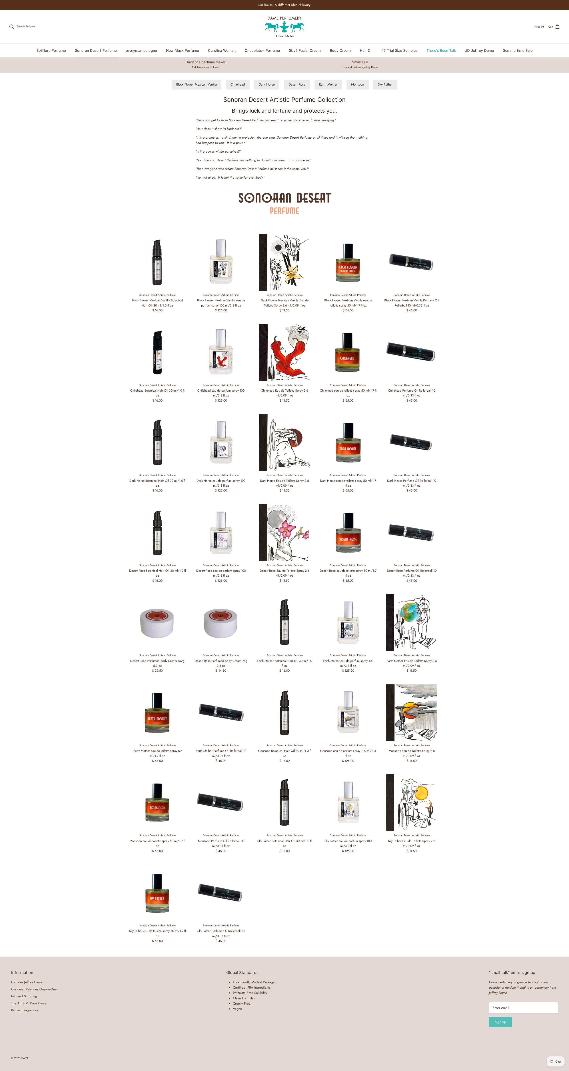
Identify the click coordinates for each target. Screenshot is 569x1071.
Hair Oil (366, 50)
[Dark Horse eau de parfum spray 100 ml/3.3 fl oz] (220, 442)
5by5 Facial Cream (305, 50)
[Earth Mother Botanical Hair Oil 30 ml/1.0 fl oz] (284, 622)
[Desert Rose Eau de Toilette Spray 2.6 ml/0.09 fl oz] (284, 532)
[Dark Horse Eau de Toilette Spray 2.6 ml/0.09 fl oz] (284, 442)
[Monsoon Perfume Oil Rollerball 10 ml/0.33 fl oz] (220, 802)
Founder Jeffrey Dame (26, 982)
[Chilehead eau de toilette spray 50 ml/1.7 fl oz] (348, 352)
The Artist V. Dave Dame (28, 1003)
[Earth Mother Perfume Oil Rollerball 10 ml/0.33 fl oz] (220, 712)
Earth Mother (328, 84)
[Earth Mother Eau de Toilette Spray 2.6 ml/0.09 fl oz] (411, 622)
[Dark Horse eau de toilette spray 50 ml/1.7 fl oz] (348, 442)
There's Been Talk (441, 50)
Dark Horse (267, 84)
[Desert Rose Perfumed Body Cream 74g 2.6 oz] (220, 622)
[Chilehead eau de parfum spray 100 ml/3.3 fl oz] (220, 352)
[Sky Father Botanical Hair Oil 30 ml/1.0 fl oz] (284, 802)
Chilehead (237, 84)
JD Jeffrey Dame (479, 50)
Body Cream (340, 50)
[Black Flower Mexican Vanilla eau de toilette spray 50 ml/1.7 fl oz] (348, 262)
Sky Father (385, 84)
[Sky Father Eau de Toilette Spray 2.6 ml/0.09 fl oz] (411, 802)
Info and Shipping (24, 996)
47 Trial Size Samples (399, 50)
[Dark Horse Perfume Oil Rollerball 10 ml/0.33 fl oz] (411, 442)
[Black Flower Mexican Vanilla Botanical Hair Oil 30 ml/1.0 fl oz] (157, 262)
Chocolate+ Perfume (262, 50)
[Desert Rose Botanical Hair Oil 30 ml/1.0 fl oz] (157, 532)
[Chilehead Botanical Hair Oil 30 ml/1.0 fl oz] (157, 352)
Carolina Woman (222, 50)
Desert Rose (297, 84)
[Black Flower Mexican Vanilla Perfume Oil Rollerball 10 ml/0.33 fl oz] (411, 262)
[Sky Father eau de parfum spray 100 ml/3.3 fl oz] (348, 802)
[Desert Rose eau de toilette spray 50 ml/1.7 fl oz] (348, 532)
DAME (25, 1058)
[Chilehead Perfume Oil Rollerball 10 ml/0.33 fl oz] (411, 352)
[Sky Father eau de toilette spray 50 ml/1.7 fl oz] (157, 892)
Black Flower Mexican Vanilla (196, 84)
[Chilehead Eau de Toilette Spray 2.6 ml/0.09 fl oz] (284, 352)
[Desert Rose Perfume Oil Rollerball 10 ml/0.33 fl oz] (411, 532)
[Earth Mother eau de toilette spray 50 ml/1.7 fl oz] (157, 712)
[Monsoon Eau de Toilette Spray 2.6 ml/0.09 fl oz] (411, 712)
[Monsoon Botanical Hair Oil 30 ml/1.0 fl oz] (284, 712)
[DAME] (284, 26)
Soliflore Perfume (51, 50)
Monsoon (357, 84)
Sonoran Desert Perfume (96, 50)
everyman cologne (141, 50)
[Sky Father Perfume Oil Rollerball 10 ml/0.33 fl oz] (220, 892)
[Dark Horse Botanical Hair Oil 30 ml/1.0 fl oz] (157, 442)
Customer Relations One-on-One (34, 989)
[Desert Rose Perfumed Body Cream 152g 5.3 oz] (157, 622)
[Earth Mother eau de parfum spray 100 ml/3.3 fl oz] (348, 622)
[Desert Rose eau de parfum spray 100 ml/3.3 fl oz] (220, 532)
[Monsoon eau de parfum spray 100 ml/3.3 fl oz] (348, 712)
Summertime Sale (518, 50)
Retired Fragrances (24, 1010)
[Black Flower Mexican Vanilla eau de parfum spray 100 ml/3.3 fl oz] (220, 262)
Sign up (500, 1021)
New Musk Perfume (182, 50)
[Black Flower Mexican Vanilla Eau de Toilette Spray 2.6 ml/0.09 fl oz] (284, 262)
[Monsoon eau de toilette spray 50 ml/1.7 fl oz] (157, 802)
